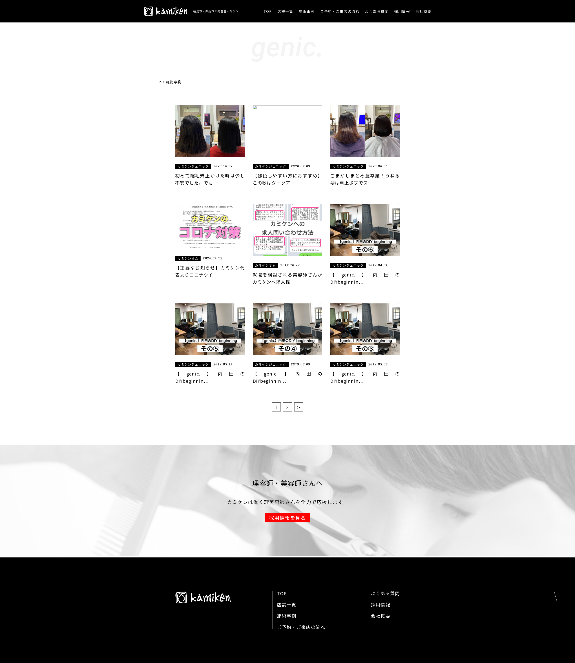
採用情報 (402, 11)
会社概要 (423, 11)
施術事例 (306, 11)
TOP (267, 11)
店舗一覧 (285, 11)
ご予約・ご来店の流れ (339, 11)
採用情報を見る (287, 517)
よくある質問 (377, 11)
